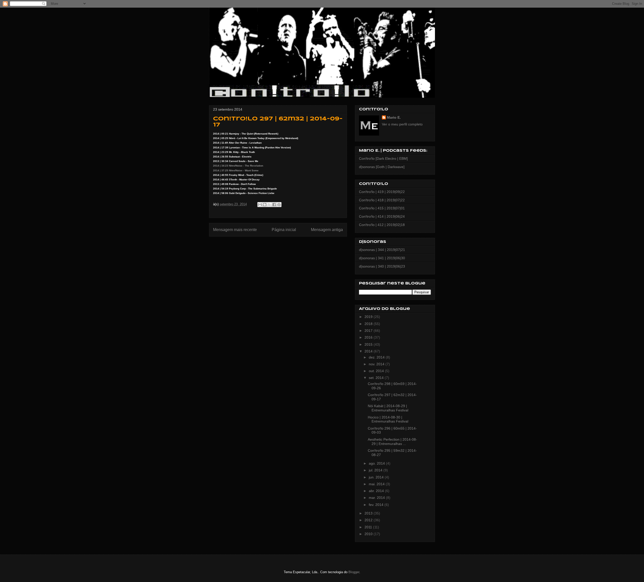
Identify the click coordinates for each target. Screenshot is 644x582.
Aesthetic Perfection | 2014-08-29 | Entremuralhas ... (392, 441)
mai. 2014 (377, 484)
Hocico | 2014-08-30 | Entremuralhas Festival (388, 419)
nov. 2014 (377, 364)
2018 (369, 324)
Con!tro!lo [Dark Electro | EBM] (383, 158)
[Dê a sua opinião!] (264, 204)
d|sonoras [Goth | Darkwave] (382, 167)
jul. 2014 (376, 470)
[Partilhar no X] (269, 204)
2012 (369, 520)
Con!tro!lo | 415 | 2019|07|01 (382, 208)
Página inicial (284, 230)
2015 (369, 344)
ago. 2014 (377, 463)
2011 (369, 527)
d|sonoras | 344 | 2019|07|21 (382, 250)
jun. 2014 (377, 477)
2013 (369, 513)
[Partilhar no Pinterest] (278, 204)
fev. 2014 (376, 505)
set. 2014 (377, 378)
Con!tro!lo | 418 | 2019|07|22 (382, 200)
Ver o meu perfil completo (402, 124)
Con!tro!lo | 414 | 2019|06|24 (382, 216)
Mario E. (394, 117)
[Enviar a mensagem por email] (259, 204)
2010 (369, 534)
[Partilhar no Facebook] (274, 204)
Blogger (353, 572)
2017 (369, 331)
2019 (369, 317)
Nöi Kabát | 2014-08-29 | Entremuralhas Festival (388, 408)
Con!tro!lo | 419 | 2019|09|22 (382, 192)
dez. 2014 (377, 357)
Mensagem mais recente (235, 230)
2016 (369, 337)
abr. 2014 (377, 491)
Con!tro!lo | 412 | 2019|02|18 (382, 225)
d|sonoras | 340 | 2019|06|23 (382, 266)
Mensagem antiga (327, 230)
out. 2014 (377, 371)
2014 (369, 351)
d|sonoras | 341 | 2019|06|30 (382, 258)
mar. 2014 (377, 498)
